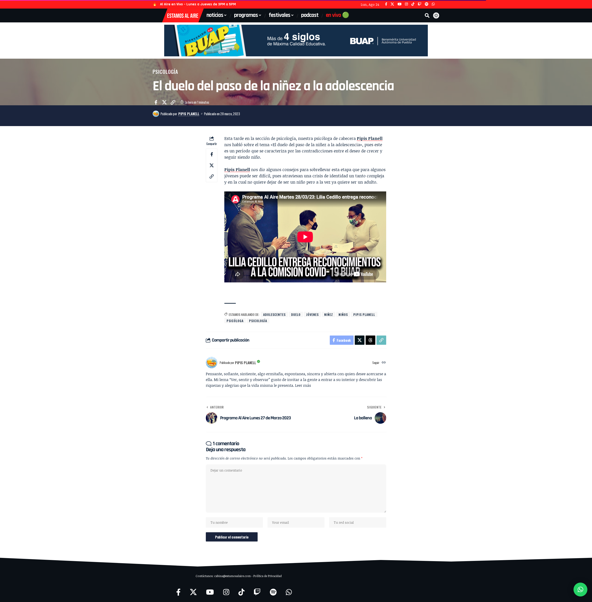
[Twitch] (419, 4)
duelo (296, 314)
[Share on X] (164, 102)
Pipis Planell (188, 113)
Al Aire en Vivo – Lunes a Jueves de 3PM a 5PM (198, 4)
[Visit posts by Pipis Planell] (156, 114)
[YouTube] (399, 4)
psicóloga (235, 320)
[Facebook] (386, 4)
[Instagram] (406, 4)
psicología (258, 320)
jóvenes (312, 314)
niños (343, 314)
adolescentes (274, 314)
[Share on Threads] (370, 340)
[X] (392, 4)
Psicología (165, 71)
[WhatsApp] (433, 4)
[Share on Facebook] (156, 102)
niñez (328, 314)
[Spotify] (426, 4)
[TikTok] (413, 4)
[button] (427, 15)
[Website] (383, 363)
